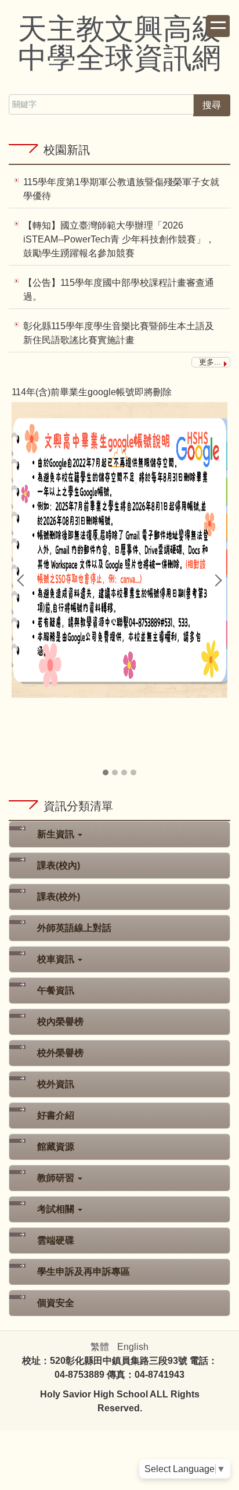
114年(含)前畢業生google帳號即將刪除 (92, 392)
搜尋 (211, 105)
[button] (23, 580)
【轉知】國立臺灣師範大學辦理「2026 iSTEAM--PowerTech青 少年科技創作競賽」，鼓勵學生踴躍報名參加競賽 (119, 239)
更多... (210, 362)
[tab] (105, 772)
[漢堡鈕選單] (218, 26)
